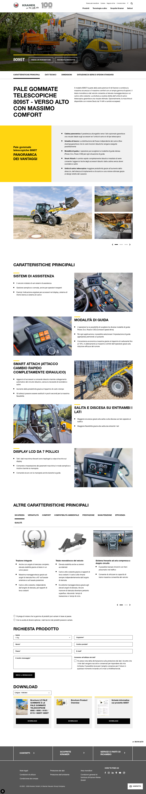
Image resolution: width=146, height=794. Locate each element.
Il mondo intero (121, 3)
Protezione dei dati (57, 771)
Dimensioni (66, 75)
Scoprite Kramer (117, 8)
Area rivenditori (86, 771)
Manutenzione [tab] (105, 515)
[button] (128, 3)
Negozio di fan (111, 3)
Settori (130, 8)
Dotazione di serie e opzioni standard (95, 75)
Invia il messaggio (24, 675)
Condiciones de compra (29, 778)
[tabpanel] (33, 563)
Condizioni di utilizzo (28, 775)
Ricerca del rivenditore (92, 3)
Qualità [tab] (18, 523)
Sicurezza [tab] (19, 515)
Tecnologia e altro (100, 8)
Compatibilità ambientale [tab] (66, 515)
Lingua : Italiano (21, 693)
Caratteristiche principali (26, 75)
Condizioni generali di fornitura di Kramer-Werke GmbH (91, 777)
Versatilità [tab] (33, 515)
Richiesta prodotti (66, 60)
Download (32, 721)
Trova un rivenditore (41, 60)
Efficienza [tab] (120, 515)
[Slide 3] (126, 244)
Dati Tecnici (50, 75)
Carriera (103, 3)
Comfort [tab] (46, 515)
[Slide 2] (121, 244)
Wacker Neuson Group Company (53, 786)
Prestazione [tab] (88, 515)
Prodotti (86, 8)
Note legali (24, 771)
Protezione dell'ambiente (59, 775)
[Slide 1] (116, 244)
